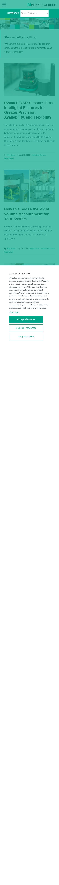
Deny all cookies (26, 336)
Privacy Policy (14, 313)
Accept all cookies (26, 319)
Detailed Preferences (26, 328)
